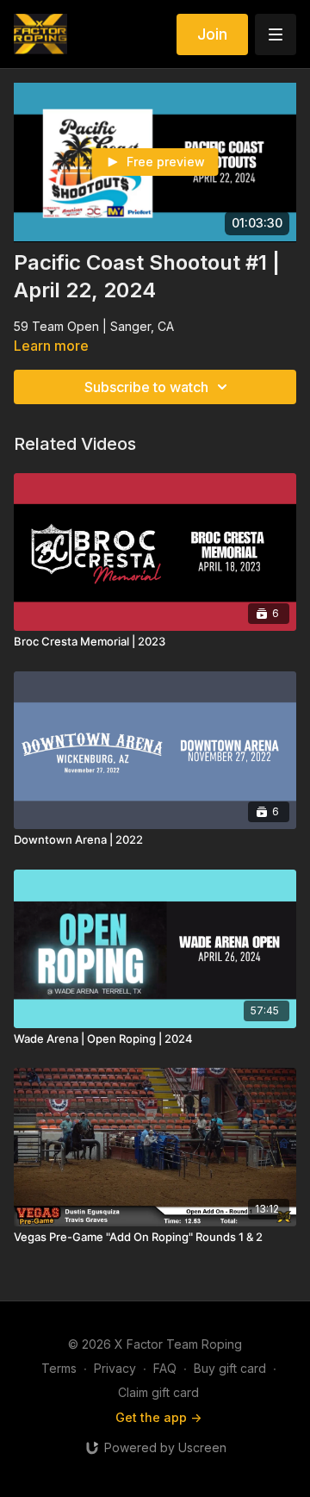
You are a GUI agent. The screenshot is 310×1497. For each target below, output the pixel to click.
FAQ (165, 1368)
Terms (59, 1368)
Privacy (115, 1368)
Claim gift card (158, 1392)
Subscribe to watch (146, 387)
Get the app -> (158, 1417)
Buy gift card (230, 1368)
